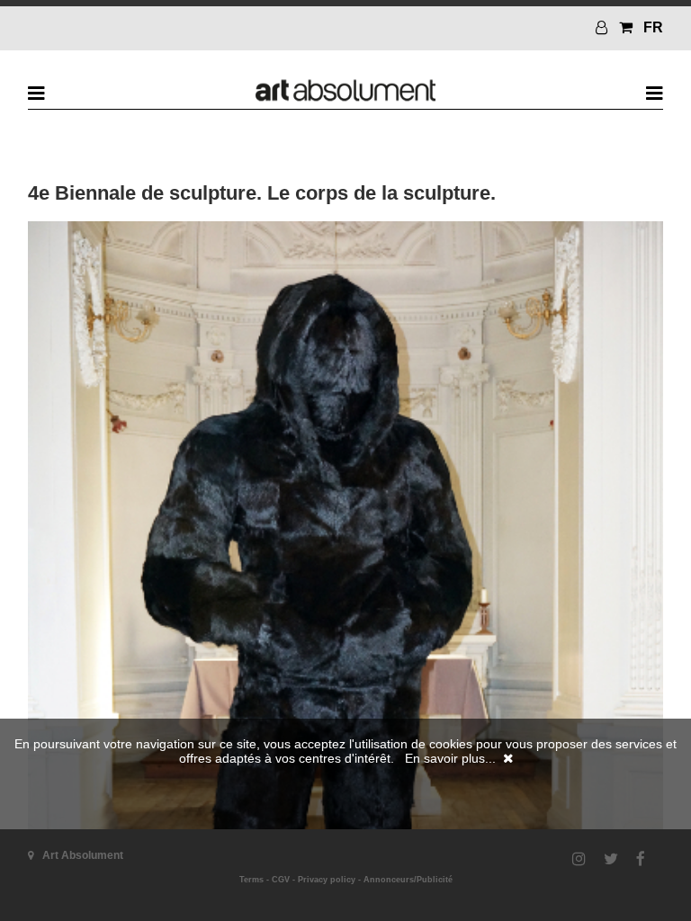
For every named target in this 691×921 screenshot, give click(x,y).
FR (653, 27)
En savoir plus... (450, 758)
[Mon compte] (604, 27)
